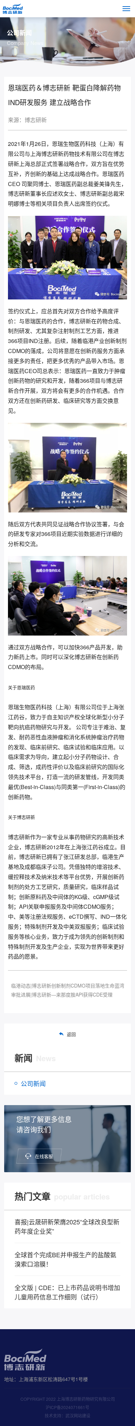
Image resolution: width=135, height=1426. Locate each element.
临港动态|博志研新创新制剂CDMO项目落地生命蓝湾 (67, 985)
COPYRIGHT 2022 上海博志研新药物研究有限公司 (67, 1399)
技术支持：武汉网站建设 (67, 1415)
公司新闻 (33, 1083)
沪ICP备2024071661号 (67, 1407)
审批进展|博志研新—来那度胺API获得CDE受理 (61, 994)
